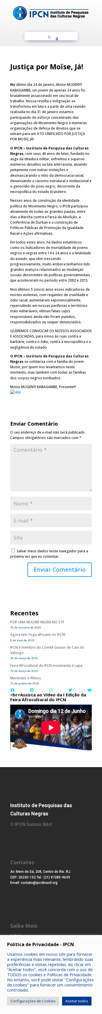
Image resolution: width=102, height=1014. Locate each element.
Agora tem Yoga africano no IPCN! (37, 634)
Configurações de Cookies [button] (33, 1000)
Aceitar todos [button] (76, 1000)
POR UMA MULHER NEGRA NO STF (37, 622)
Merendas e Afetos (25, 678)
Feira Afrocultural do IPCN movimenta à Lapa (46, 665)
